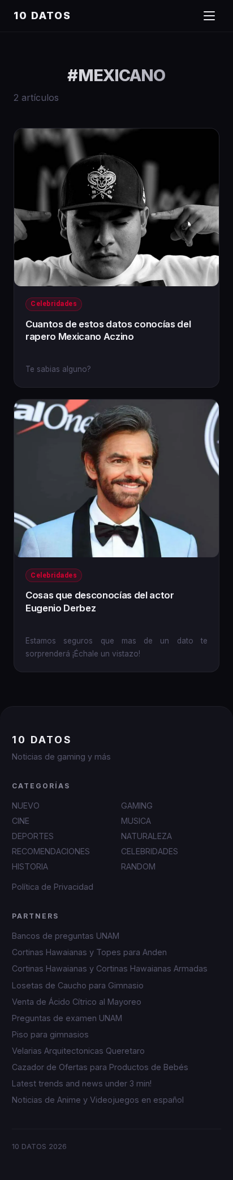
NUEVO (26, 805)
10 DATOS (42, 15)
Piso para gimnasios (50, 1034)
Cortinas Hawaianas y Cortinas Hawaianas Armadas (110, 968)
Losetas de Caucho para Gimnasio (78, 985)
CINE (20, 821)
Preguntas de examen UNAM (67, 1018)
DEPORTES (33, 836)
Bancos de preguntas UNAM (65, 936)
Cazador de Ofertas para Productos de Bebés (100, 1067)
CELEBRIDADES (149, 851)
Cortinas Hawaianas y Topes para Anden (89, 952)
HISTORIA (30, 866)
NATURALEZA (146, 836)
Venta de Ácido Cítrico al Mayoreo (76, 1001)
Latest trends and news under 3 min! (82, 1083)
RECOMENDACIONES (51, 851)
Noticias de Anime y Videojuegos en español (98, 1099)
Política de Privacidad (52, 886)
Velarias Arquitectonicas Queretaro (78, 1050)
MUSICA (136, 821)
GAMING (137, 805)
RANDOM (138, 866)
